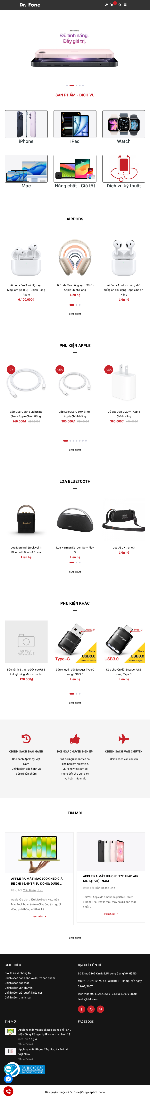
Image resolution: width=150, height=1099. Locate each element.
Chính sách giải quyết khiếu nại (23, 992)
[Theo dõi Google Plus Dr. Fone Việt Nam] (91, 1009)
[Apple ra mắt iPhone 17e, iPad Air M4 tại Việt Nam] (111, 852)
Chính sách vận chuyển (124, 759)
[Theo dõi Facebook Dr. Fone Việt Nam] (81, 1009)
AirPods (75, 219)
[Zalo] (8, 1069)
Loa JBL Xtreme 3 (124, 547)
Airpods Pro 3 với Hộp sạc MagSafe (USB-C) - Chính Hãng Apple (26, 290)
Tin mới (75, 813)
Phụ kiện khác (75, 603)
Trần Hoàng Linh (33, 890)
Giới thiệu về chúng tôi (18, 973)
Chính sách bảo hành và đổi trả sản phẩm (30, 978)
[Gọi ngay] (8, 1091)
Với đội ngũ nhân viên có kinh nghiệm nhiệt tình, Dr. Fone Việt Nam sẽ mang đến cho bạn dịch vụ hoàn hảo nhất (75, 768)
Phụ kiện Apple (75, 345)
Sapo (102, 1092)
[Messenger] (8, 1079)
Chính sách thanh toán (18, 997)
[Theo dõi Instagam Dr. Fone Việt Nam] (100, 1009)
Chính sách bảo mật (17, 982)
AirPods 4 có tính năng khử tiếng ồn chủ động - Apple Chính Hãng (123, 290)
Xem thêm (37, 916)
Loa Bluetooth (75, 481)
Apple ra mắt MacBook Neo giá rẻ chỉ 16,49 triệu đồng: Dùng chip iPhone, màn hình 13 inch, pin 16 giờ (44, 1034)
